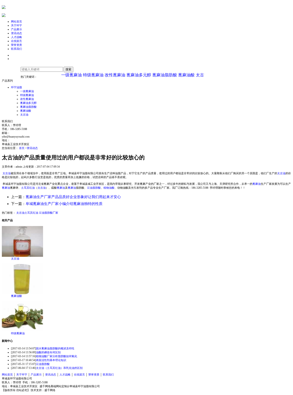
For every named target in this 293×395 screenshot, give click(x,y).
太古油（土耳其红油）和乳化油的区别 (59, 368)
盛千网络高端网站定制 (52, 386)
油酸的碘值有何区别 (48, 352)
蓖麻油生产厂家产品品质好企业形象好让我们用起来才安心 (73, 197)
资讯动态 (32, 148)
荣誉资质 (93, 374)
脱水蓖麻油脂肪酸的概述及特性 (55, 348)
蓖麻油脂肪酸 (159, 75)
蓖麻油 (256, 183)
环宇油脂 (16, 87)
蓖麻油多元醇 (134, 75)
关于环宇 (21, 374)
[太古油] (22, 255)
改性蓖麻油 (110, 75)
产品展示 (36, 374)
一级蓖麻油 (66, 75)
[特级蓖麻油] (22, 330)
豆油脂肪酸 (94, 187)
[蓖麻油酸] (22, 293)
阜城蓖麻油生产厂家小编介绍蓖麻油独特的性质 (64, 204)
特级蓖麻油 (88, 75)
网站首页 (7, 374)
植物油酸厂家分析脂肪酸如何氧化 (56, 356)
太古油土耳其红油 (27, 212)
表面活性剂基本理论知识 (51, 360)
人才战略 (65, 374)
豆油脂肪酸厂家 (48, 212)
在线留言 (79, 374)
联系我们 (108, 374)
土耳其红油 (28, 187)
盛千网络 (49, 390)
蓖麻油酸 (181, 75)
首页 (22, 148)
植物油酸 (108, 187)
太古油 (197, 75)
